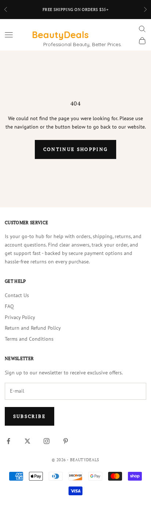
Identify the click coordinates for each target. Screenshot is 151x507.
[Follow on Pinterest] (65, 441)
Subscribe (29, 416)
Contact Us (17, 295)
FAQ (9, 306)
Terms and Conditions (29, 339)
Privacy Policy (20, 317)
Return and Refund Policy (33, 328)
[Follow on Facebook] (8, 441)
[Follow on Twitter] (27, 441)
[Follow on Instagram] (46, 441)
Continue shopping (75, 149)
